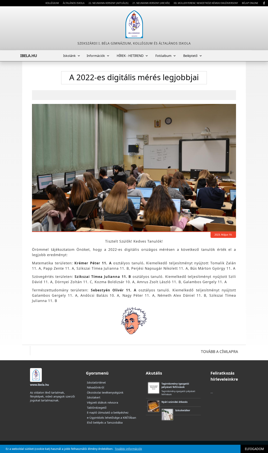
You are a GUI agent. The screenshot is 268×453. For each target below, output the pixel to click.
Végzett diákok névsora (102, 402)
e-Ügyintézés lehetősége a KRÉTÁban (111, 417)
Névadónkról (95, 387)
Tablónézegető (97, 407)
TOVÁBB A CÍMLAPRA (219, 351)
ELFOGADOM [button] (254, 449)
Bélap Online (250, 3)
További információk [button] (128, 449)
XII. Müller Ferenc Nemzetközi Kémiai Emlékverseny (206, 3)
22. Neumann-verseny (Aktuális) (108, 3)
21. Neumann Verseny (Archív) (151, 3)
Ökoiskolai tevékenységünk (105, 392)
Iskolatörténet (96, 382)
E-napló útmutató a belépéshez (108, 412)
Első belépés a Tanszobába (105, 422)
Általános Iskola (74, 3)
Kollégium (52, 3)
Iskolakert (93, 397)
